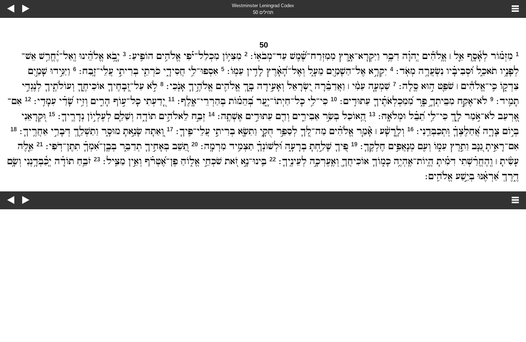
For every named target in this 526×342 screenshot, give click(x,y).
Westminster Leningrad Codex (263, 5)
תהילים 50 (263, 12)
